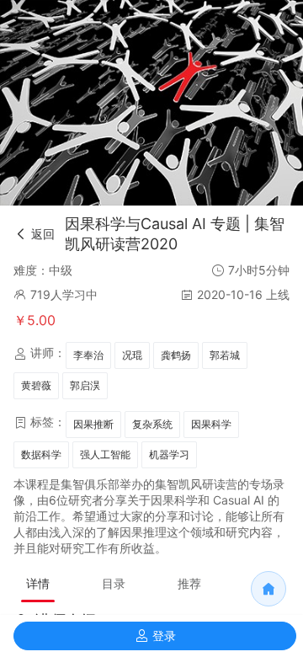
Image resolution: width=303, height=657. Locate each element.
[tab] (38, 583)
